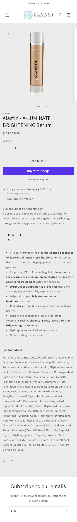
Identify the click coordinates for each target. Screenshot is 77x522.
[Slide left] (31, 107)
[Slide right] (46, 107)
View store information (20, 198)
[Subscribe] (66, 511)
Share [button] (9, 460)
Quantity (7, 140)
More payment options (39, 179)
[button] (7, 15)
